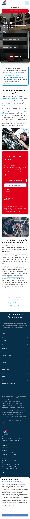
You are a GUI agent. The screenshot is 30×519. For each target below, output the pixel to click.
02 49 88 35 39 (15, 7)
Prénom (4, 340)
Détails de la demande (9, 383)
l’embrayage (19, 277)
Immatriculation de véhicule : (11, 39)
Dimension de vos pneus (10, 47)
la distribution (11, 277)
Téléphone (6, 32)
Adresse (4, 362)
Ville (3, 376)
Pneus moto (15, 300)
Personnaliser (16, 511)
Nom (4, 333)
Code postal (5, 369)
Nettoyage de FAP (15, 306)
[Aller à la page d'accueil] (5, 2)
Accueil (10, 17)
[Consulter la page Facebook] (5, 175)
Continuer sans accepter (8, 505)
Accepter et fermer (15, 515)
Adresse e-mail (7, 355)
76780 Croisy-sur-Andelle (11, 199)
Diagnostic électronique (15, 303)
